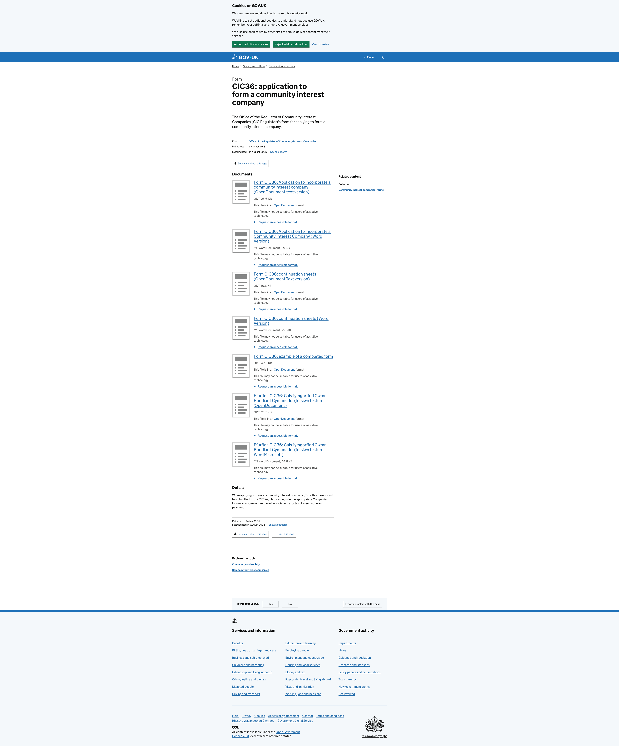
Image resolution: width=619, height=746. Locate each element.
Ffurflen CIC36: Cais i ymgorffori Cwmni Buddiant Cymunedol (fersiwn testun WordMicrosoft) (291, 449)
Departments (347, 643)
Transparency (348, 679)
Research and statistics (354, 665)
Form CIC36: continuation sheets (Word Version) (291, 321)
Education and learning (300, 643)
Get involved (347, 694)
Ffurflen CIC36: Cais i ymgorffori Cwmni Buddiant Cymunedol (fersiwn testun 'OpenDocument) (291, 400)
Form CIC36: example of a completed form (293, 356)
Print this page (286, 534)
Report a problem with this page (362, 604)
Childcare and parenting (248, 665)
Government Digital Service (295, 720)
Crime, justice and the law (249, 679)
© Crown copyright (374, 736)
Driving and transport (246, 694)
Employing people (297, 650)
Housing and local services (302, 665)
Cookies (259, 716)
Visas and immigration (299, 686)
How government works (354, 686)
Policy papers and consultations (360, 672)
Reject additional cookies (291, 44)
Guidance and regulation (355, 657)
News (342, 650)
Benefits (237, 643)
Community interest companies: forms (361, 189)
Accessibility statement (283, 716)
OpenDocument (284, 205)
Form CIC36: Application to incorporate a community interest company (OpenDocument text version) (292, 186)
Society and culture (254, 66)
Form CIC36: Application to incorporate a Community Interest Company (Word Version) (292, 236)
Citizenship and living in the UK (252, 672)
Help (235, 716)
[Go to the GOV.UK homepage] (245, 57)
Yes (274, 604)
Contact (307, 716)
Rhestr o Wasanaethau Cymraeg (253, 720)
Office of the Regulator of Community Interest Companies (282, 141)
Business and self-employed (250, 657)
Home (235, 66)
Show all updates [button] (278, 524)
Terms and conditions (330, 716)
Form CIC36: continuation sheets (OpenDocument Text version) (285, 276)
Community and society (282, 66)
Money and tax (295, 672)
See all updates (278, 151)
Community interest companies (250, 570)
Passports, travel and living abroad (308, 679)
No (293, 604)
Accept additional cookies (251, 44)
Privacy (246, 716)
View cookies (320, 44)
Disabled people (243, 686)
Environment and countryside (304, 657)
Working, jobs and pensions (303, 694)
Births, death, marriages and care (254, 650)
